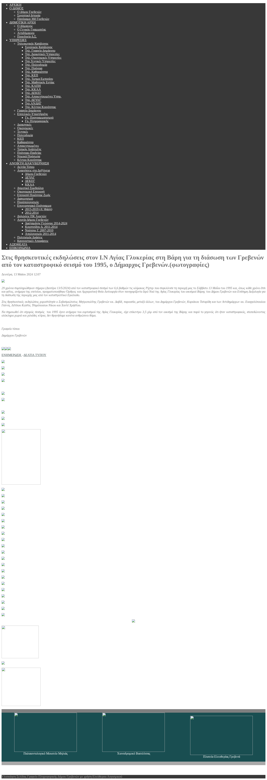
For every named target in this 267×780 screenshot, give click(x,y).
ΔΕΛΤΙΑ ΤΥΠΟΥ (34, 355)
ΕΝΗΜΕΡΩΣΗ (12, 355)
